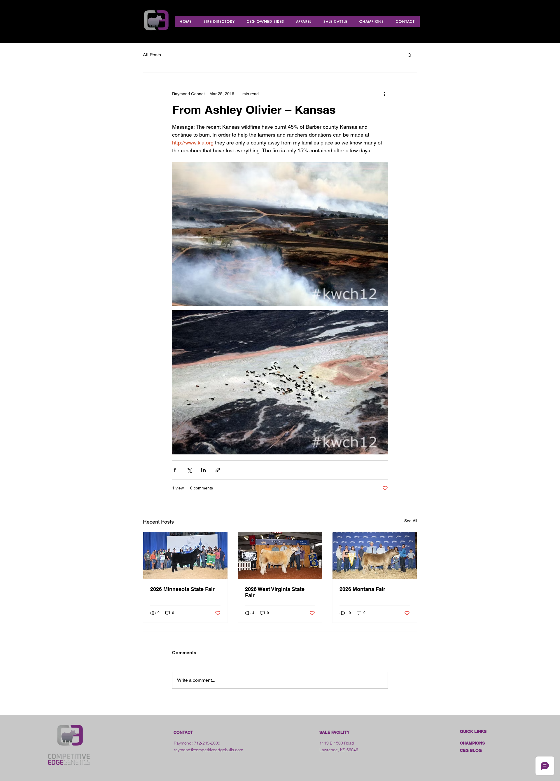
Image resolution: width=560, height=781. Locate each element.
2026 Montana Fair (362, 589)
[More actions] (384, 93)
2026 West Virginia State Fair (274, 592)
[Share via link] (217, 470)
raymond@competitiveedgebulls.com (208, 749)
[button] (409, 55)
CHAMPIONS (472, 743)
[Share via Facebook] (175, 470)
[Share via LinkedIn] (203, 470)
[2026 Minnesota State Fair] (185, 555)
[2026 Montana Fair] (374, 555)
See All (410, 520)
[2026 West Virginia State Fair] (280, 555)
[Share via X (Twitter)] (189, 470)
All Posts (152, 54)
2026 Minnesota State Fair (182, 589)
